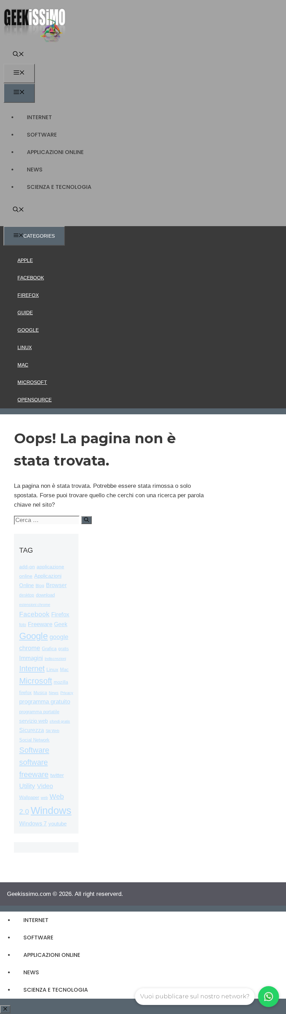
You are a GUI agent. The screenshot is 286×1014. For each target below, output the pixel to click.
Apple (25, 260)
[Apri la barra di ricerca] (18, 55)
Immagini (31, 657)
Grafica (49, 648)
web (44, 798)
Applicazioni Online (55, 152)
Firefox (28, 295)
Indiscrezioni (55, 658)
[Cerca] (86, 520)
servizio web (33, 721)
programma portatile (39, 711)
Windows (51, 810)
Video (45, 786)
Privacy (66, 693)
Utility (27, 786)
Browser (56, 585)
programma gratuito (44, 701)
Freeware (40, 624)
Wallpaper (29, 797)
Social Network (34, 740)
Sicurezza (31, 730)
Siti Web (52, 731)
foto (22, 624)
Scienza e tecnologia (59, 187)
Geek (60, 624)
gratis (63, 648)
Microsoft (32, 382)
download (45, 595)
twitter (57, 775)
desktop (26, 595)
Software (42, 135)
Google (28, 330)
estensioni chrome (34, 604)
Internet (39, 117)
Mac (22, 365)
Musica (40, 692)
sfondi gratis (60, 721)
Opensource (34, 399)
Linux (24, 347)
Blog (40, 585)
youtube (57, 824)
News (35, 170)
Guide (25, 312)
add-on (27, 566)
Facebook (30, 278)
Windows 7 (33, 824)
